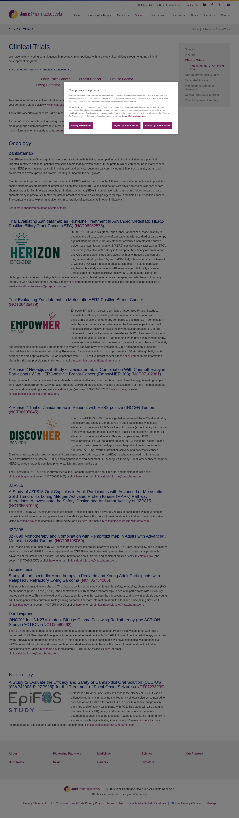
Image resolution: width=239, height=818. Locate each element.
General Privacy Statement (133, 116)
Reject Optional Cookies (126, 126)
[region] (121, 108)
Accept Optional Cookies (157, 126)
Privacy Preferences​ (81, 126)
